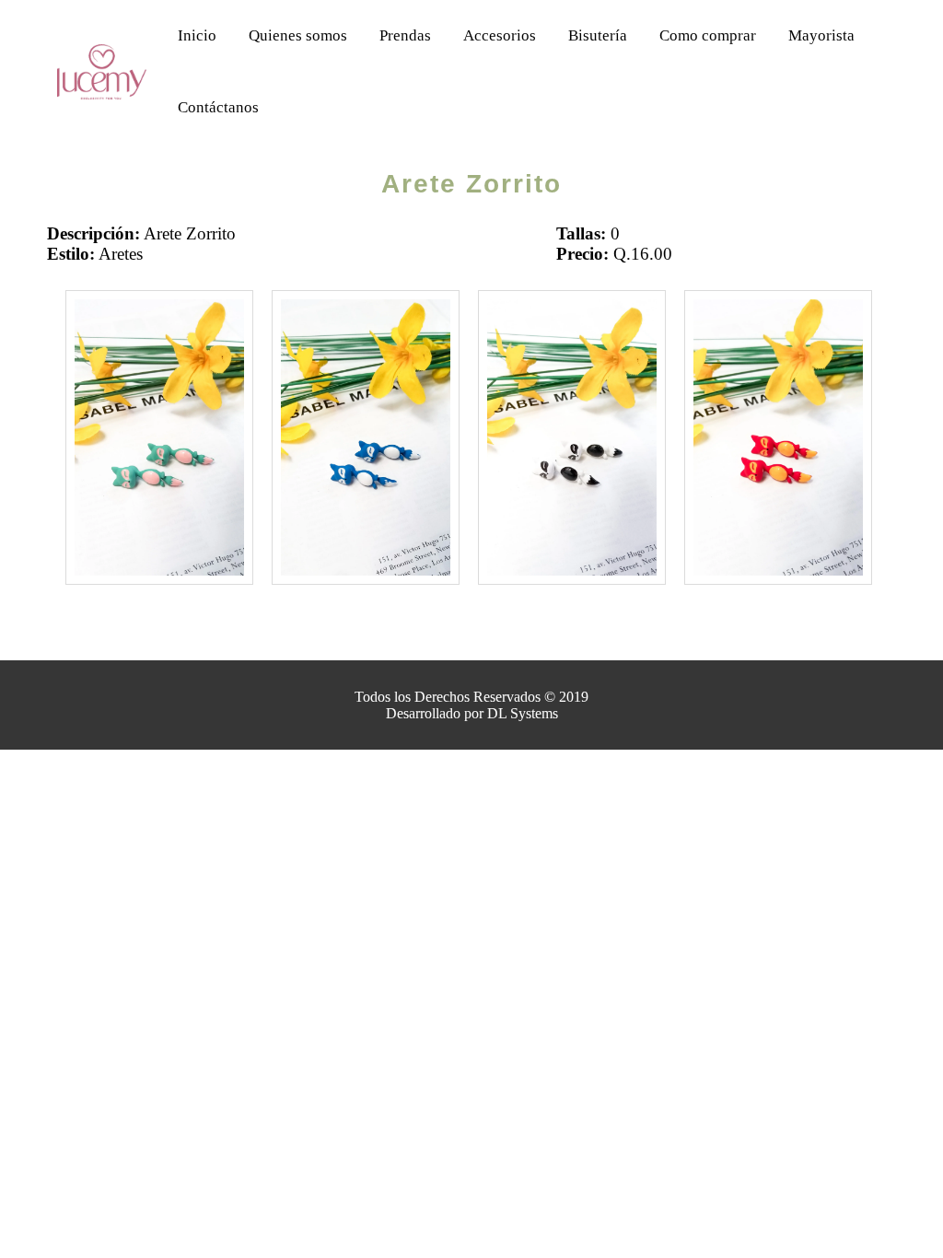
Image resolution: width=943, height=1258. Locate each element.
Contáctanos (218, 107)
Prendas (405, 35)
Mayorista (821, 35)
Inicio (197, 35)
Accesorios (499, 35)
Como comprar (707, 35)
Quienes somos (298, 35)
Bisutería (597, 35)
